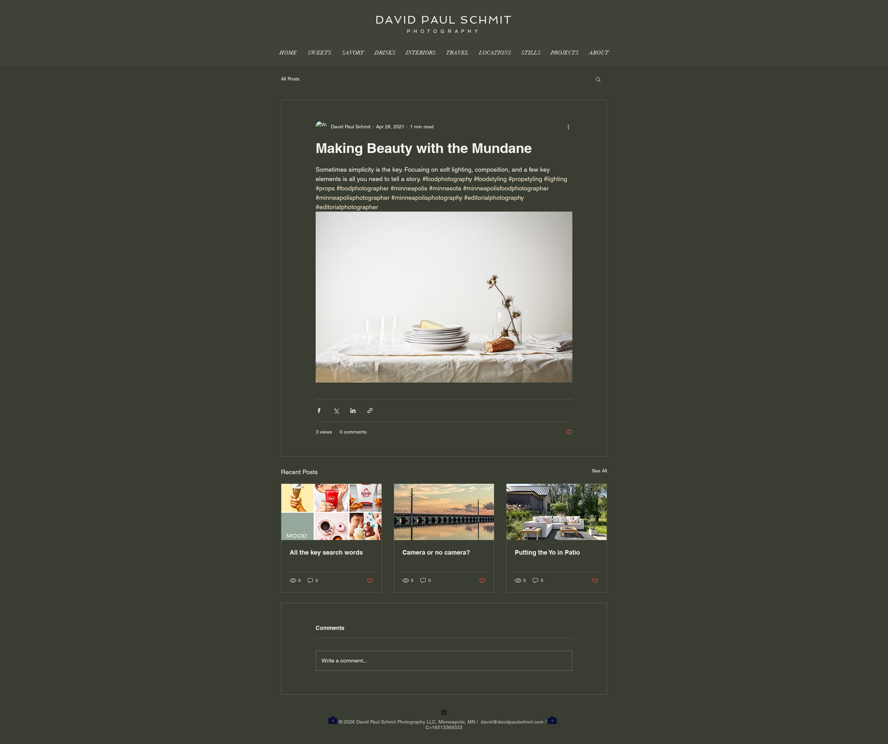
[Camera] (332, 720)
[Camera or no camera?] (444, 512)
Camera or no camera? (436, 552)
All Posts (290, 79)
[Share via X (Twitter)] (336, 410)
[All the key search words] (331, 512)
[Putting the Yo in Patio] (556, 512)
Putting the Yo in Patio (547, 552)
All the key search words (326, 552)
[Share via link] (370, 410)
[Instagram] (444, 712)
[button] (598, 79)
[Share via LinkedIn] (353, 410)
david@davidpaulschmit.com (512, 722)
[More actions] (568, 126)
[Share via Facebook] (319, 410)
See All (599, 470)
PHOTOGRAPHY (444, 31)
